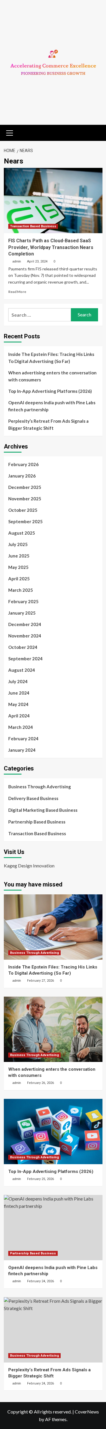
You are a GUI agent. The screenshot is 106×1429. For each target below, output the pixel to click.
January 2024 (22, 750)
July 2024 (18, 681)
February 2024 (23, 738)
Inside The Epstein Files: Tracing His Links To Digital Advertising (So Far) (51, 358)
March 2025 (20, 590)
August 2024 (21, 670)
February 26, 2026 (40, 1083)
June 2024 (18, 692)
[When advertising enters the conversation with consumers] (53, 1029)
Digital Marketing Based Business (42, 810)
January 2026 (22, 475)
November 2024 (24, 635)
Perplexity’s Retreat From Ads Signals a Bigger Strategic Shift (48, 424)
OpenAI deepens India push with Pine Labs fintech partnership (51, 406)
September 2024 (25, 658)
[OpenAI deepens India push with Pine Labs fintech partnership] (53, 1227)
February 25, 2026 (40, 1179)
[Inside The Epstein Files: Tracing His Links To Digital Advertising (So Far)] (53, 927)
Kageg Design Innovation (29, 865)
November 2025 (24, 498)
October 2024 (22, 647)
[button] (10, 132)
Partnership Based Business (36, 821)
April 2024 (19, 715)
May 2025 (18, 567)
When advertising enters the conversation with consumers (52, 376)
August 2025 (21, 533)
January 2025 (22, 612)
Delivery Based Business (33, 798)
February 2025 (23, 601)
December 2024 (24, 624)
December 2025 (24, 487)
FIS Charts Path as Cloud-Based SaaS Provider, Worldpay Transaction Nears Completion (50, 247)
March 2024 (20, 727)
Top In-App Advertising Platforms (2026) (50, 391)
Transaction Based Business (33, 226)
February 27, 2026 (40, 981)
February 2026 (23, 464)
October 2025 (22, 510)
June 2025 (18, 555)
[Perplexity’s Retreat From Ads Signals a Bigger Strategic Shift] (53, 1330)
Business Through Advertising (39, 786)
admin (16, 261)
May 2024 (18, 704)
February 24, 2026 (40, 1281)
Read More (17, 291)
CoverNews (87, 1411)
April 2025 (19, 578)
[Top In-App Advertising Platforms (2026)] (53, 1131)
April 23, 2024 (37, 261)
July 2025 (18, 544)
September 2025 (25, 521)
